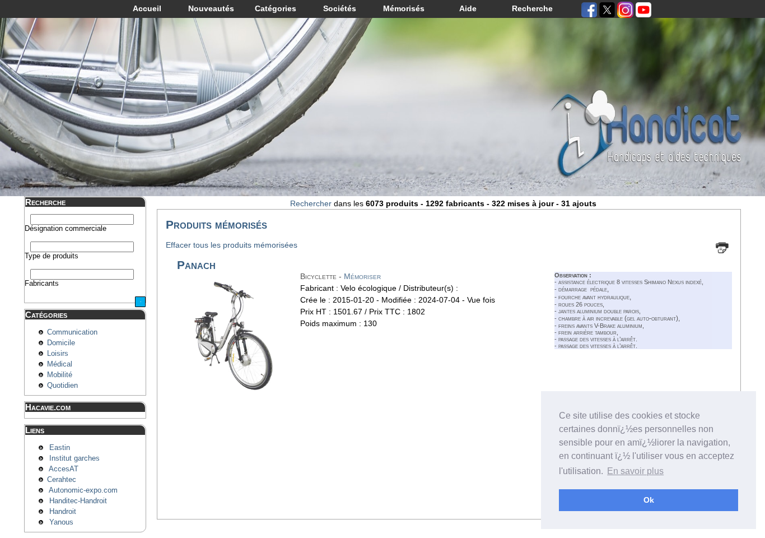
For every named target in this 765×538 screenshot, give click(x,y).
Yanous (61, 522)
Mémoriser (362, 276)
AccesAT (63, 469)
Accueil (147, 8)
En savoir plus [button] (635, 471)
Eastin (59, 448)
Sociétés (339, 8)
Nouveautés (211, 8)
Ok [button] (648, 499)
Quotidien (62, 385)
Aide (468, 8)
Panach (196, 264)
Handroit (62, 512)
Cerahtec (61, 480)
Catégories (275, 8)
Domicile (61, 343)
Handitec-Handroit (78, 501)
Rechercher (311, 203)
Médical (59, 364)
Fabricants (42, 283)
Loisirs (57, 354)
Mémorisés (404, 8)
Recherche (532, 8)
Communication (72, 332)
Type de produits (51, 256)
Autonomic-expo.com (83, 490)
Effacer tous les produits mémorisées (231, 244)
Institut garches (74, 458)
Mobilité (59, 375)
